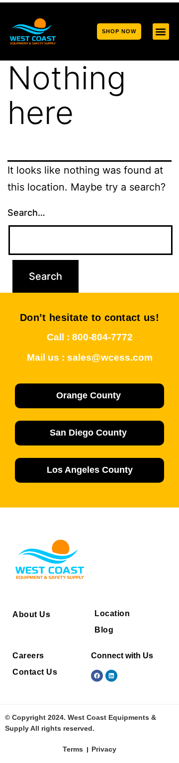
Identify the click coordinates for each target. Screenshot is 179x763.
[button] (161, 31)
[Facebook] (97, 676)
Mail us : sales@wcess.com (90, 357)
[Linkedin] (111, 676)
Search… (26, 212)
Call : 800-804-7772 (90, 337)
